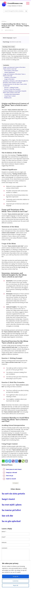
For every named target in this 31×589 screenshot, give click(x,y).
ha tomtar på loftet (11, 510)
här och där (7, 515)
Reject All (15, 585)
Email (4, 537)
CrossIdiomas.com (15, 3)
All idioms (4, 21)
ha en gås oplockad (11, 521)
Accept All (15, 576)
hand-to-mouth (11, 479)
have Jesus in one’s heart (14, 469)
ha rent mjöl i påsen (11, 504)
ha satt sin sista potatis (13, 493)
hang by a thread (11, 472)
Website (4, 542)
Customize (15, 581)
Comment (4, 548)
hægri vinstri (8, 499)
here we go (9, 475)
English (16, 483)
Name (4, 531)
